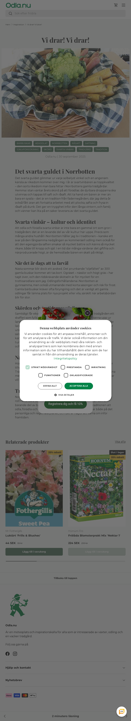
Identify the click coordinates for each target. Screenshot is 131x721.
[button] (65, 395)
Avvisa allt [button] (50, 385)
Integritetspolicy (65, 358)
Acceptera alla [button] (79, 385)
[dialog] (65, 360)
